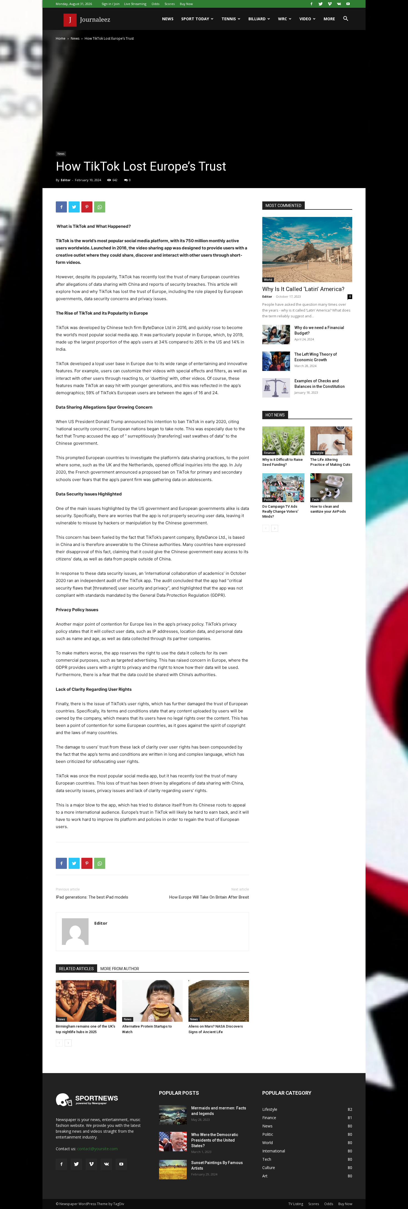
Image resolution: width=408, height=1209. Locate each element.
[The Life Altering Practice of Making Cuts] (331, 440)
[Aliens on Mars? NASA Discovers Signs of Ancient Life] (218, 1001)
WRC (282, 18)
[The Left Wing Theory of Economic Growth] (276, 361)
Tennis (228, 18)
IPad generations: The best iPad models (92, 897)
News (167, 18)
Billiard (257, 18)
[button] (345, 19)
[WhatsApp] (99, 207)
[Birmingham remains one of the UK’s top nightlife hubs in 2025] (86, 1001)
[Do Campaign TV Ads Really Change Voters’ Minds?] (283, 487)
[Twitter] (320, 4)
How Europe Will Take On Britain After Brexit (209, 897)
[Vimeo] (330, 4)
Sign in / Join (111, 4)
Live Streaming (135, 4)
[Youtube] (348, 4)
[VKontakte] (339, 4)
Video (305, 18)
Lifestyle (317, 453)
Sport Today (195, 18)
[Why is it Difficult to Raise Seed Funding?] (283, 440)
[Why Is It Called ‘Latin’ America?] (307, 249)
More (329, 18)
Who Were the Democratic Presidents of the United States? (214, 1140)
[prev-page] (59, 1042)
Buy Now (186, 4)
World (268, 280)
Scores (170, 4)
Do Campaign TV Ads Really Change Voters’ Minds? (280, 511)
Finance (269, 453)
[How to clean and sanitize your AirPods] (331, 487)
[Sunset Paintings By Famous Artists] (173, 1169)
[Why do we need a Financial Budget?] (276, 334)
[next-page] (68, 1042)
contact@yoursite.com (97, 1148)
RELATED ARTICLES (76, 969)
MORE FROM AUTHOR (119, 969)
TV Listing (295, 1204)
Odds (155, 4)
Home (61, 38)
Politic (268, 500)
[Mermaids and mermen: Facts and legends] (173, 1115)
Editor (65, 180)
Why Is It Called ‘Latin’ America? (303, 289)
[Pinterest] (86, 207)
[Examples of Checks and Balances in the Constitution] (276, 388)
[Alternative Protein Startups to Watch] (152, 1001)
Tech (315, 500)
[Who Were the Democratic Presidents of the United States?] (173, 1141)
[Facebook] (311, 4)
